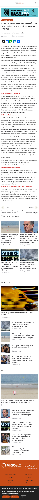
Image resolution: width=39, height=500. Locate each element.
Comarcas (28, 474)
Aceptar (6, 497)
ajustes (16, 493)
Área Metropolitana (10, 474)
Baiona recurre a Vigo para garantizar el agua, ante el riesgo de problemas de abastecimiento (21, 437)
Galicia (29, 477)
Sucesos (10, 477)
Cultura (10, 483)
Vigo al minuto (7, 20)
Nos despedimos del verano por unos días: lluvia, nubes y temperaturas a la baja (28, 265)
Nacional (10, 480)
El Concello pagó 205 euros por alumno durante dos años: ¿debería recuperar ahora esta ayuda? (23, 359)
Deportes (28, 483)
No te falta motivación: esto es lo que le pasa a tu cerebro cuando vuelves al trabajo (22, 347)
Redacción (6, 36)
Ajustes (23, 497)
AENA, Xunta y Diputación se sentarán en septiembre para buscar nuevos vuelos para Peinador (9, 266)
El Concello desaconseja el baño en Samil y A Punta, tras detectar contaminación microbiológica (9, 238)
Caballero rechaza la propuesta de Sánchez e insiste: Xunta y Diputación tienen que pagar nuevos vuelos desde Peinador (29, 238)
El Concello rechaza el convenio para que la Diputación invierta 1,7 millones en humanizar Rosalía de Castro (23, 450)
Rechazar (14, 497)
